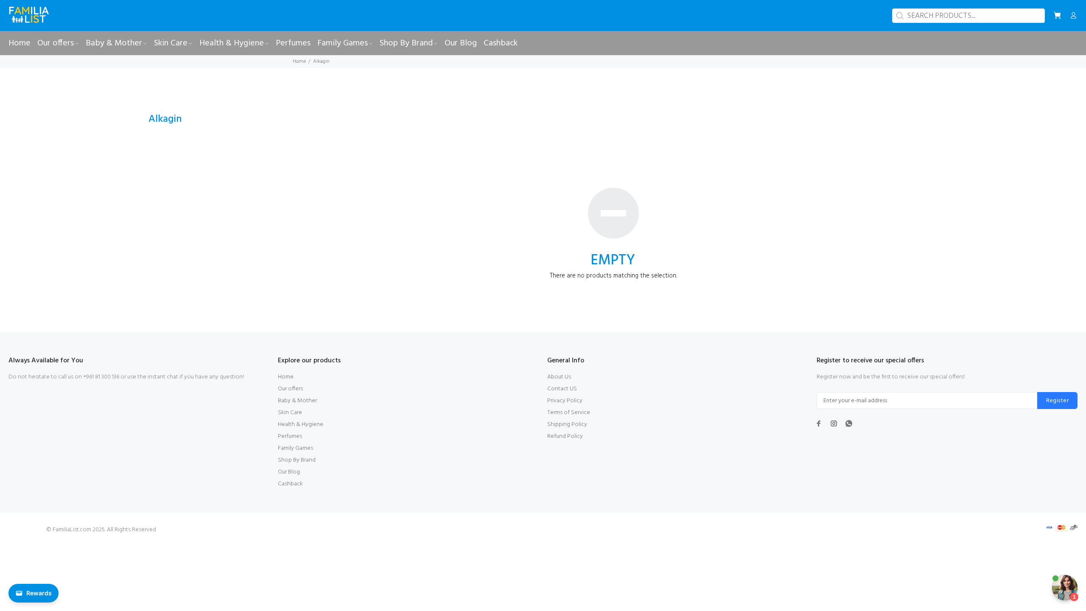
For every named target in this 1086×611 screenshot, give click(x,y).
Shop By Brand (297, 460)
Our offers (290, 389)
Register (1057, 401)
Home (299, 61)
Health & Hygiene (300, 424)
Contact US (562, 389)
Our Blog (289, 472)
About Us (559, 377)
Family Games (295, 448)
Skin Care (290, 413)
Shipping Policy (567, 424)
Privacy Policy (564, 401)
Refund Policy (565, 436)
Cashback (290, 484)
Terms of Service (568, 413)
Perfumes (290, 436)
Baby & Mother (297, 401)
